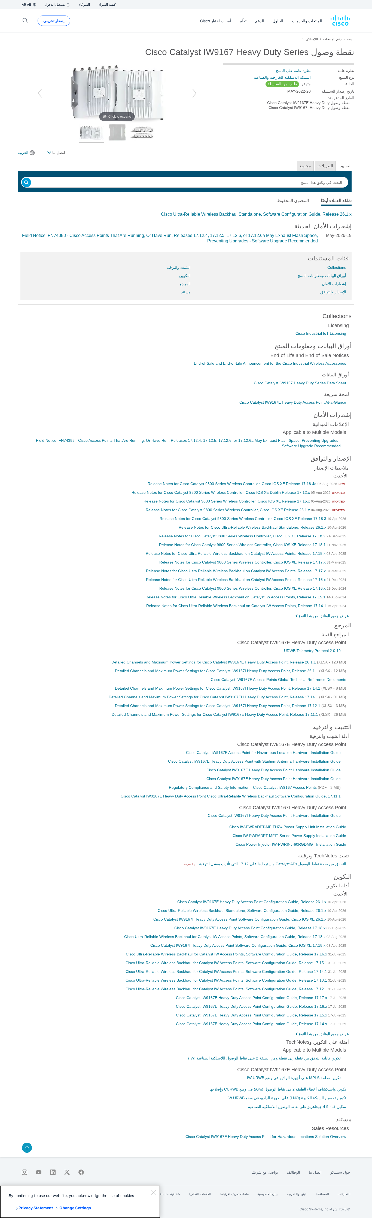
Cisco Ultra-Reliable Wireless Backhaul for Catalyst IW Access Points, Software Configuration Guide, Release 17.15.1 (227, 963)
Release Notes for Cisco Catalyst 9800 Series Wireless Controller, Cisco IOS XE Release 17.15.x (227, 501)
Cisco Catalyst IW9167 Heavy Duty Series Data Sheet (300, 383)
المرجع (185, 284)
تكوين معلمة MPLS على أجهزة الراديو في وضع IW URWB (294, 1078)
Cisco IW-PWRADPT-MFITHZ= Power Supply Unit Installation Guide (287, 827)
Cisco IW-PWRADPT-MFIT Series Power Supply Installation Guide (289, 835)
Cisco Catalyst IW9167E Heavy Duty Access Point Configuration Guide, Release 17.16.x (252, 1006)
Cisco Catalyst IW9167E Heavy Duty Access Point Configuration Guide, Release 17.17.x (252, 997)
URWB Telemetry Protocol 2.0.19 (312, 650)
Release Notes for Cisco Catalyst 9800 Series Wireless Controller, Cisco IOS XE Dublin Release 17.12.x (221, 492)
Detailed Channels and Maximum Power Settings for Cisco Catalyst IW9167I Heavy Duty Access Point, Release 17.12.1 (218, 706)
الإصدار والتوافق (333, 292)
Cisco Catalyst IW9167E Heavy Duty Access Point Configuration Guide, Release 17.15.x (252, 1015)
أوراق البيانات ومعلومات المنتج (322, 275)
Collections (336, 267)
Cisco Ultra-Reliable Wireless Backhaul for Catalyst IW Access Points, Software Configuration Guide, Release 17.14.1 (227, 971)
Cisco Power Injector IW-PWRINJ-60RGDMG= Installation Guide (291, 844)
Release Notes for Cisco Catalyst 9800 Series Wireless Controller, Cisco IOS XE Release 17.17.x (243, 562)
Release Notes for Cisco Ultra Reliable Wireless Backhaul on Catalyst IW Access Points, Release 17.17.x (236, 571)
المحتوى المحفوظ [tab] (293, 200)
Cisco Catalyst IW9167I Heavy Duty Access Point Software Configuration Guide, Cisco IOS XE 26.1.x (240, 919)
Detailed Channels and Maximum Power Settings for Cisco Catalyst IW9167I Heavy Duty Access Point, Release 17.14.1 (218, 688)
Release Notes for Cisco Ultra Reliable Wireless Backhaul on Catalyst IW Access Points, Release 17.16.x (236, 579)
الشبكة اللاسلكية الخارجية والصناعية (282, 77)
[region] (80, 1201)
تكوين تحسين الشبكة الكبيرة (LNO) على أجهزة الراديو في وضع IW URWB (286, 1098)
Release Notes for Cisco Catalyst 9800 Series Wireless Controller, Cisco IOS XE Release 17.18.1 (243, 545)
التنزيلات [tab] (325, 165)
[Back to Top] (27, 1148)
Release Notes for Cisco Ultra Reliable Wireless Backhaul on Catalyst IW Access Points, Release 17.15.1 (236, 597)
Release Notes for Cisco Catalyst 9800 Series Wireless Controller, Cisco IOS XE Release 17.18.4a (233, 484)
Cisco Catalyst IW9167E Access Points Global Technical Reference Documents (278, 679)
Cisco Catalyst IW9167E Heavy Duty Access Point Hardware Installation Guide (273, 770)
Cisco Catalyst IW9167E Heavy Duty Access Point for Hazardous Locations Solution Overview (265, 1136)
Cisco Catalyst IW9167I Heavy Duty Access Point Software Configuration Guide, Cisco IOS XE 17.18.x (238, 945)
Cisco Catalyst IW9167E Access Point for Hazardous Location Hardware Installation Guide (263, 752)
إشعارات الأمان (334, 284)
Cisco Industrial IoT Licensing (320, 333)
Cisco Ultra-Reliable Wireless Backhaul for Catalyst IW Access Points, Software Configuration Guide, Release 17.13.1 (227, 980)
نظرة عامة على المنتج (293, 70)
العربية (23, 152)
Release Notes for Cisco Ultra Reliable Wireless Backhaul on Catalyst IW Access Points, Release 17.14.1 (236, 606)
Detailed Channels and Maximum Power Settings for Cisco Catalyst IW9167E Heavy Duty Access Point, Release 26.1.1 (214, 662)
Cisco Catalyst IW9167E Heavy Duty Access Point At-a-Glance (292, 402)
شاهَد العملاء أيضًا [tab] (336, 200)
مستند (186, 292)
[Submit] (26, 183)
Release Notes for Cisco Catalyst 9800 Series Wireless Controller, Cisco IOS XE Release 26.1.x (228, 510)
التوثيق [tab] (346, 165)
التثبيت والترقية (179, 267)
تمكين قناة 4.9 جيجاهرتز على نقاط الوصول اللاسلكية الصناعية (297, 1106)
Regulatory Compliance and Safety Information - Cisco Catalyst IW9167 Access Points (243, 787)
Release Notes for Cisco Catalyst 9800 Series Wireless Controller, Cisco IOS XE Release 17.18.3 (243, 518)
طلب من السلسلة (282, 84)
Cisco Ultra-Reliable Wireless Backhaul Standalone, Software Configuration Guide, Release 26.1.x (256, 214)
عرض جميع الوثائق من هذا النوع (324, 616)
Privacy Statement (36, 1207)
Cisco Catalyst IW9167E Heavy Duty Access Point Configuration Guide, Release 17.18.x (250, 928)
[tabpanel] (186, 214)
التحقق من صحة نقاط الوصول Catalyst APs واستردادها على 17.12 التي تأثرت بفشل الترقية (272, 864)
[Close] (153, 1192)
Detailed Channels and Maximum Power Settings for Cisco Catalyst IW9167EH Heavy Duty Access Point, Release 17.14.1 (214, 697)
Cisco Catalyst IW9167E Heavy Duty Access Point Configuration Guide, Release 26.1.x (252, 902)
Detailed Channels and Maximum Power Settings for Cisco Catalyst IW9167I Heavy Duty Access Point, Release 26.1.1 (217, 671)
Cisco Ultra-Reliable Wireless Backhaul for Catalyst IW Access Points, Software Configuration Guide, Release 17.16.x (227, 954)
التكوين (185, 275)
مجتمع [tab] (305, 165)
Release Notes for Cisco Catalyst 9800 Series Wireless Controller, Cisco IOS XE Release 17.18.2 (243, 536)
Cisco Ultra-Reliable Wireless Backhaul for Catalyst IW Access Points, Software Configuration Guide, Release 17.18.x (225, 936)
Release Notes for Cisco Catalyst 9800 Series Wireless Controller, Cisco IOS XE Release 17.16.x (243, 588)
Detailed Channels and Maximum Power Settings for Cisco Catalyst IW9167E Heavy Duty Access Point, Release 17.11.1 (215, 714)
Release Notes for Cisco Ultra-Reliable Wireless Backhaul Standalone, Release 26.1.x (253, 527)
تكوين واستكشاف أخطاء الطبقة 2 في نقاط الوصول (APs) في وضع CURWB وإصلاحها (277, 1089)
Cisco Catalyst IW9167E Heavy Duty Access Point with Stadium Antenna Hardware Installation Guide (254, 761)
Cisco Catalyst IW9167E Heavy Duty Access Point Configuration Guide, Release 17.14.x (252, 1024)
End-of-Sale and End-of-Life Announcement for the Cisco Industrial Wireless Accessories (270, 363)
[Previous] (39, 93)
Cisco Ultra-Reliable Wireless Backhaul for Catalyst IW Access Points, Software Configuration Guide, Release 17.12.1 (227, 989)
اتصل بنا (58, 152)
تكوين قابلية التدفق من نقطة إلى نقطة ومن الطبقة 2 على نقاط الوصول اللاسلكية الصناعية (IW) (264, 1058)
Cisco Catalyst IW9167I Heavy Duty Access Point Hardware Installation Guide (274, 815)
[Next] (194, 93)
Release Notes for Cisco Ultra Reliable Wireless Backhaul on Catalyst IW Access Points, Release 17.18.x (236, 553)
